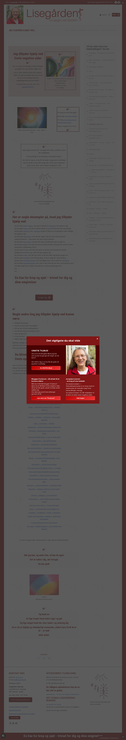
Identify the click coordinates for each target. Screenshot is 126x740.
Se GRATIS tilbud (46, 368)
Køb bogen (80, 398)
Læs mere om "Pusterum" (46, 398)
